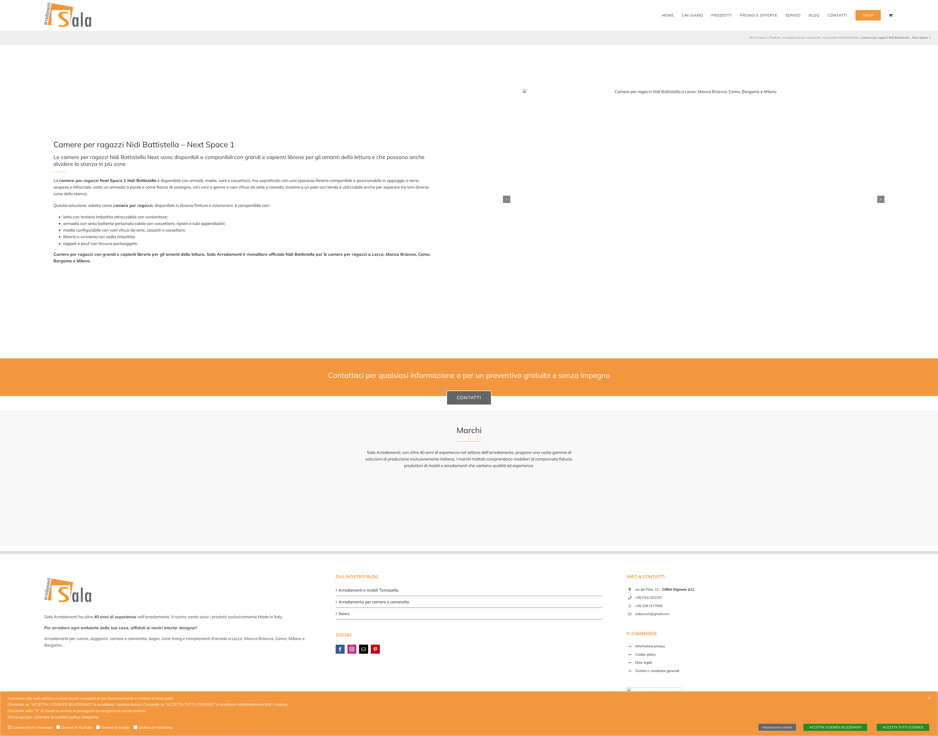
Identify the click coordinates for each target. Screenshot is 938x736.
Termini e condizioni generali (657, 671)
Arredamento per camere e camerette (374, 601)
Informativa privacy (650, 646)
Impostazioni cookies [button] (777, 727)
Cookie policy (645, 654)
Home (762, 37)
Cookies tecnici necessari (32, 727)
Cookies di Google (115, 727)
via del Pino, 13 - (664, 589)
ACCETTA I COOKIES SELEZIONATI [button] (835, 727)
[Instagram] (351, 649)
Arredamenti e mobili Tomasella (368, 590)
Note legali (643, 662)
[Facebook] (340, 649)
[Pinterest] (375, 649)
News (344, 613)
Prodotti (774, 37)
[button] (506, 199)
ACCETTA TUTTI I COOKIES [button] (903, 727)
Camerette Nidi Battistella (840, 37)
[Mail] (363, 649)
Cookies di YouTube (76, 727)
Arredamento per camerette (802, 37)
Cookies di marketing (155, 727)
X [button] (929, 698)
